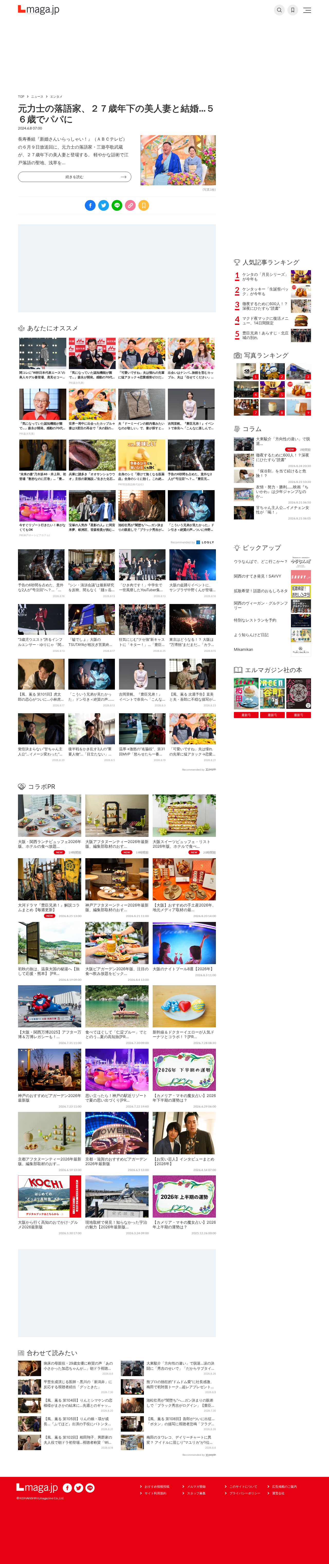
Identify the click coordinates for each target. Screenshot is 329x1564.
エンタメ (56, 96)
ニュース (37, 96)
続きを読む (75, 177)
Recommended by (183, 542)
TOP (21, 96)
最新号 (246, 715)
